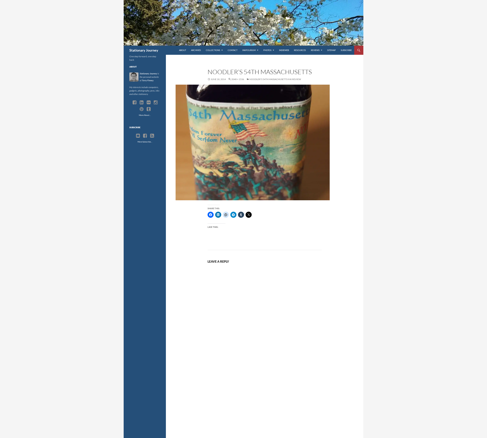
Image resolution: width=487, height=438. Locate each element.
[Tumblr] (148, 109)
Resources (300, 50)
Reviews (315, 50)
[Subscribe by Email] (138, 135)
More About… (145, 115)
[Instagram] (155, 102)
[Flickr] (148, 102)
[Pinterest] (141, 109)
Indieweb (284, 50)
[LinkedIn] (141, 102)
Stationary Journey (143, 50)
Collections (213, 50)
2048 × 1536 (237, 79)
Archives (196, 50)
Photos (267, 50)
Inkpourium (249, 50)
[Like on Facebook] (145, 135)
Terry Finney (147, 80)
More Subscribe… (145, 142)
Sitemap (331, 50)
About (182, 50)
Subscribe (346, 50)
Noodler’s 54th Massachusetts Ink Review (275, 79)
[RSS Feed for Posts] (152, 135)
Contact (232, 50)
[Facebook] (134, 102)
